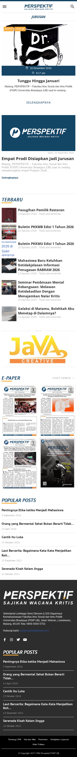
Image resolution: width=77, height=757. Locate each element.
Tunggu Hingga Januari (38, 80)
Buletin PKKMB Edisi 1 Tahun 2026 (46, 227)
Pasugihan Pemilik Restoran (41, 210)
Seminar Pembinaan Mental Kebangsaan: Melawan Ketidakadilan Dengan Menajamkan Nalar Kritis (41, 289)
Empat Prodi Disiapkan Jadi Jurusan (38, 158)
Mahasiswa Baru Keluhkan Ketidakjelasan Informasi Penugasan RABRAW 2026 (40, 265)
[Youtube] (25, 639)
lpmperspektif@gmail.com (34, 630)
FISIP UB (20, 29)
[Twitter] (18, 639)
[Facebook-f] (4, 639)
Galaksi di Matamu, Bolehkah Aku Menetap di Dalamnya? (46, 310)
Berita (8, 29)
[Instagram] (11, 639)
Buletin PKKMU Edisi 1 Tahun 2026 (46, 243)
